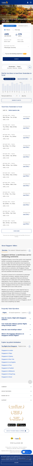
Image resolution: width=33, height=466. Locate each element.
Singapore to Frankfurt (8, 368)
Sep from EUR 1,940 (22, 79)
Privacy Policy (23, 456)
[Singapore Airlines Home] (5, 4)
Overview (4, 250)
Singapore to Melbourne (8, 371)
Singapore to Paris (7, 365)
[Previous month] (2, 79)
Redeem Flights (23, 25)
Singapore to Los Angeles (9, 362)
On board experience (14, 312)
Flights (5, 312)
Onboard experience (21, 250)
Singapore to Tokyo (7, 353)
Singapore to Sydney (7, 356)
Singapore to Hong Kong (8, 374)
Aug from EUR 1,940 (9, 79)
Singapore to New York (8, 359)
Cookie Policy (28, 458)
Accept (16, 462)
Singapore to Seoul (7, 377)
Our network (11, 250)
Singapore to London (7, 350)
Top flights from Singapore (9, 346)
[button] (9, 35)
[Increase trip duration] (19, 96)
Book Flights (10, 25)
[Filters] (29, 67)
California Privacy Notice (23, 459)
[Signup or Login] (29, 2)
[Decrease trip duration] (14, 96)
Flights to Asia (22, 346)
